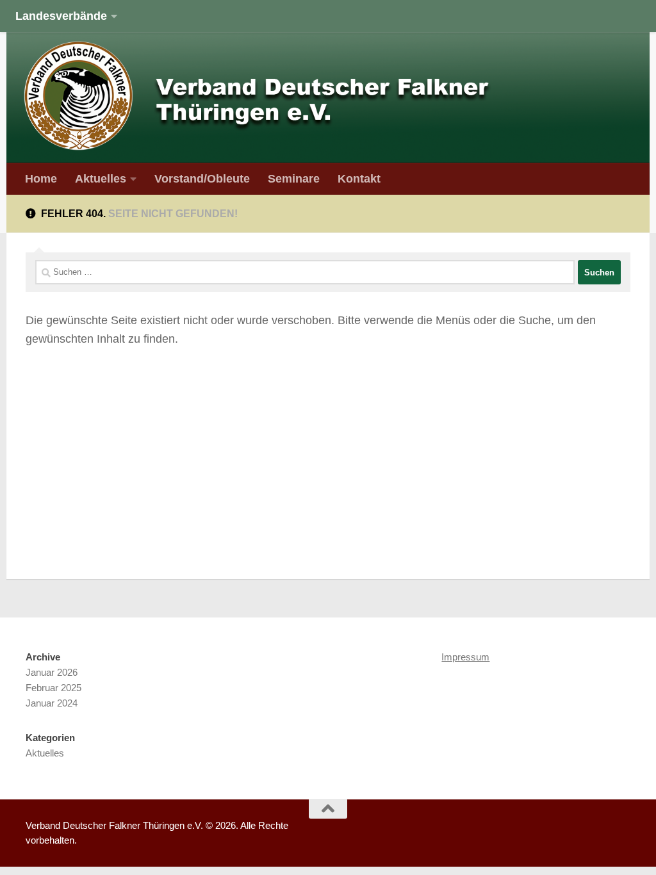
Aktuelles (100, 178)
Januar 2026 (52, 672)
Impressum (465, 656)
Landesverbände (61, 15)
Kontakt (359, 178)
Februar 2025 (53, 687)
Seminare (294, 178)
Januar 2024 (52, 703)
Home (41, 178)
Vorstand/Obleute (202, 178)
